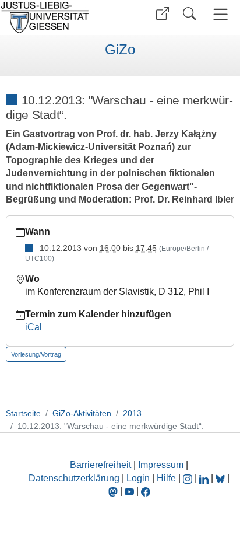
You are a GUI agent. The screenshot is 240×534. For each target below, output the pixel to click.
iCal (33, 327)
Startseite (23, 413)
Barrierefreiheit (100, 465)
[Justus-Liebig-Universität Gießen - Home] (58, 17)
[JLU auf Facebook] (145, 491)
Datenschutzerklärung (74, 478)
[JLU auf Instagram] (189, 478)
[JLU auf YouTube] (129, 491)
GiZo (120, 49)
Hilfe (166, 478)
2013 (132, 413)
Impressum (160, 465)
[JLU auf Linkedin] (205, 478)
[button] (162, 14)
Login (139, 478)
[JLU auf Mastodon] (114, 491)
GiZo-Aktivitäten (81, 413)
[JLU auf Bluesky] (221, 478)
